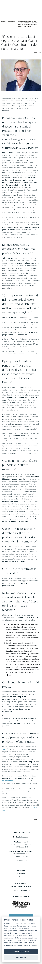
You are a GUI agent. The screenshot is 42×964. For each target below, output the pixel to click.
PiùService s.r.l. (21, 842)
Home (3, 21)
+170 (4, 749)
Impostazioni (21, 957)
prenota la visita (19, 891)
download (21, 873)
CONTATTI (21, 877)
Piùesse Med (7, 781)
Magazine (11, 21)
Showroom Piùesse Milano (21, 851)
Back (38, 53)
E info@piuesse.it (21, 837)
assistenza (21, 870)
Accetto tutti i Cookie (21, 951)
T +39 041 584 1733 (21, 833)
